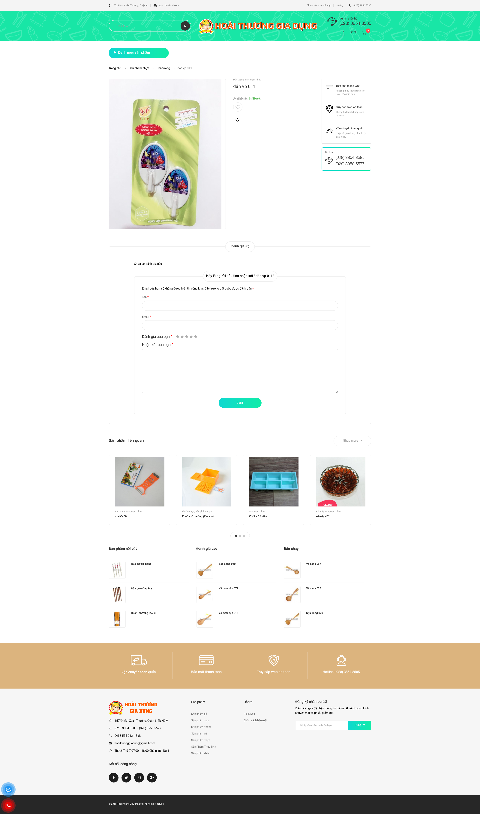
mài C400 (121, 516)
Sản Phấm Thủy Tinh (203, 746)
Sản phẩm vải (199, 733)
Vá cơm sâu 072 (228, 588)
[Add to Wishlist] (237, 112)
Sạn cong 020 (227, 563)
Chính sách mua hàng (319, 5)
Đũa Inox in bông (141, 563)
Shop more (351, 441)
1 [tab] (236, 536)
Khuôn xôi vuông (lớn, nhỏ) (198, 516)
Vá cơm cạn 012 (228, 612)
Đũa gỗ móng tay (141, 588)
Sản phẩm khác (200, 753)
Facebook (113, 780)
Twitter (126, 780)
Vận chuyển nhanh (169, 5)
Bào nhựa (120, 511)
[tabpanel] (139, 490)
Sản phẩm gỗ (199, 713)
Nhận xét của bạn (157, 344)
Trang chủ (115, 68)
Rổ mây (320, 511)
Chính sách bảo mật (255, 720)
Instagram (139, 780)
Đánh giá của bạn (157, 336)
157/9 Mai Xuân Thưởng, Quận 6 (130, 5)
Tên (145, 297)
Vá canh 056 (313, 588)
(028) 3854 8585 (362, 5)
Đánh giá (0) (240, 246)
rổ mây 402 (323, 516)
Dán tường (163, 68)
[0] (366, 34)
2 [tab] (240, 536)
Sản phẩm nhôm (201, 726)
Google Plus (152, 780)
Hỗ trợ (340, 5)
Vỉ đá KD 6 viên (258, 516)
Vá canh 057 (313, 563)
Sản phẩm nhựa (139, 68)
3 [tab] (244, 536)
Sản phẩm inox (200, 720)
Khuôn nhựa (188, 511)
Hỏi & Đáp (249, 713)
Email (146, 317)
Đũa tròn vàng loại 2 (143, 612)
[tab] (240, 247)
